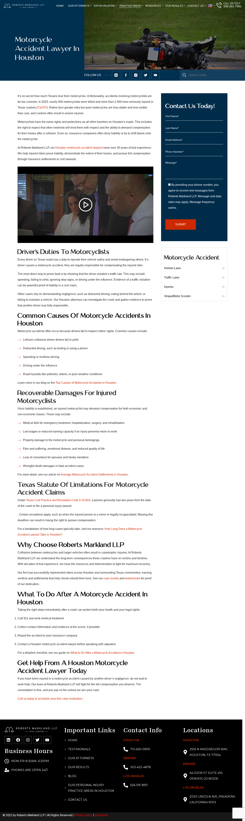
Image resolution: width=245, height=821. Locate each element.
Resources (153, 5)
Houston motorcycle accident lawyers (79, 147)
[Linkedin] (8, 740)
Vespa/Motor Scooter (177, 296)
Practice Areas (130, 5)
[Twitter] (37, 740)
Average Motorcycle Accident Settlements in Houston (94, 474)
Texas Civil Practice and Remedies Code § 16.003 (58, 500)
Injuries (168, 286)
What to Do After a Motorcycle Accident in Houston (102, 652)
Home (60, 5)
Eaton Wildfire (104, 5)
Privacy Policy (83, 815)
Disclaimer (101, 815)
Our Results (174, 5)
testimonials (132, 578)
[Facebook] (18, 740)
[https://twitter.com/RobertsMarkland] (116, 75)
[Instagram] (28, 740)
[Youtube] (47, 740)
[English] (210, 6)
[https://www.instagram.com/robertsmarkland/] (136, 75)
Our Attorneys (78, 5)
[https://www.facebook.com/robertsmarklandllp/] (126, 75)
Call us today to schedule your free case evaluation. (50, 698)
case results (111, 578)
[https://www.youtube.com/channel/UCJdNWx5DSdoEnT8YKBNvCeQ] (155, 75)
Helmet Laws (172, 268)
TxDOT (42, 107)
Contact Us (195, 5)
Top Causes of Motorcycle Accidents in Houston (86, 382)
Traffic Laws (171, 277)
